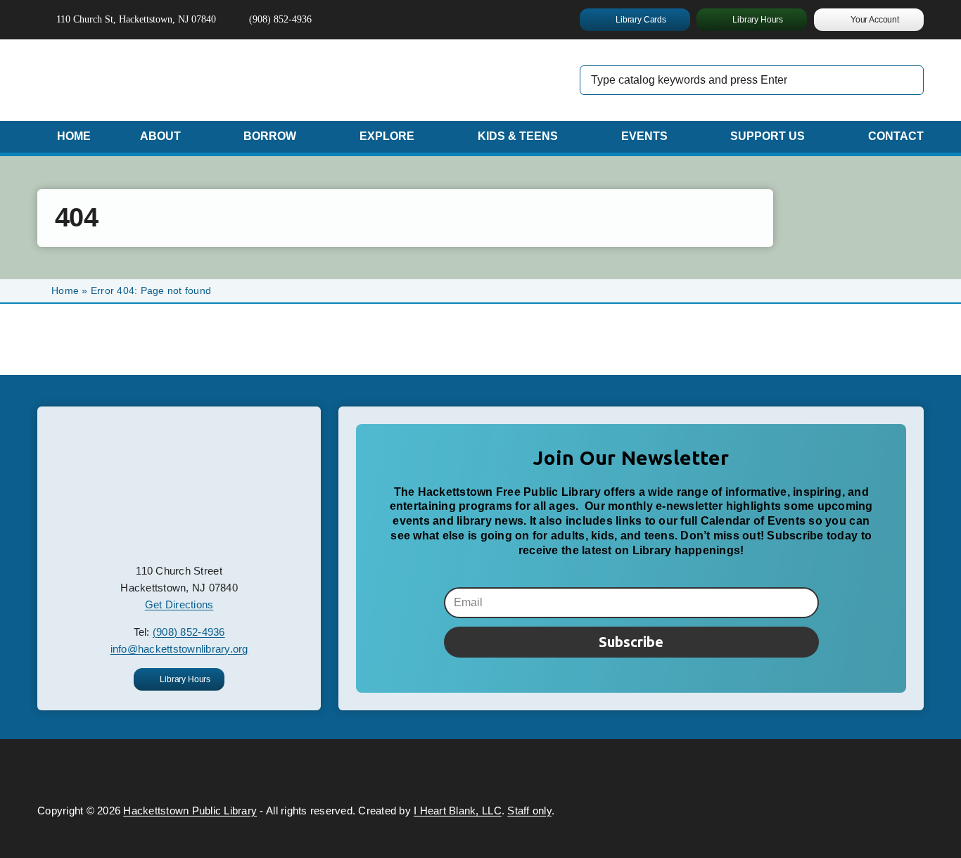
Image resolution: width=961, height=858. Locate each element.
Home (65, 290)
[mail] (471, 19)
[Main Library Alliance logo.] (819, 769)
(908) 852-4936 (189, 632)
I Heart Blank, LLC (458, 811)
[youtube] (449, 19)
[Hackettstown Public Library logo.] (179, 433)
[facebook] (403, 19)
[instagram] (425, 19)
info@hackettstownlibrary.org (179, 649)
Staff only (529, 811)
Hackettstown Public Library (190, 811)
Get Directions (179, 604)
